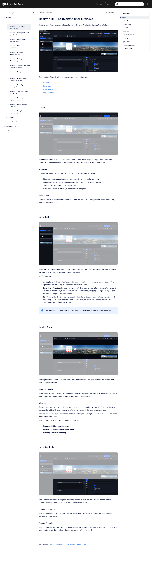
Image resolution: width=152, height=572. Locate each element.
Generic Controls (129, 48)
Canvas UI (11, 117)
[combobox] (129, 4)
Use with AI (111, 12)
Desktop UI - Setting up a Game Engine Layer (19, 92)
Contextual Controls (129, 45)
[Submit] (117, 4)
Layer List (125, 28)
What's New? (9, 131)
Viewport (126, 38)
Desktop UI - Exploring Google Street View (18, 105)
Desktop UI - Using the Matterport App (16, 112)
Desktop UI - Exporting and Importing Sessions (17, 99)
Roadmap (99, 4)
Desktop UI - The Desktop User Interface (17, 27)
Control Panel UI (12, 122)
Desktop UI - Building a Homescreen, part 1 (16, 53)
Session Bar (127, 24)
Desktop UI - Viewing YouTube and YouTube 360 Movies (20, 66)
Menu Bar (126, 21)
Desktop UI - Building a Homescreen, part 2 (16, 60)
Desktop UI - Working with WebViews (16, 47)
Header (124, 17)
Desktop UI (11, 22)
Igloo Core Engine (16, 4)
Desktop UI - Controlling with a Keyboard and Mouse (18, 79)
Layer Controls (126, 42)
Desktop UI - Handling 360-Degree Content (17, 40)
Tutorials (8, 17)
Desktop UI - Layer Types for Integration (17, 86)
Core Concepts (10, 13)
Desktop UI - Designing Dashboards (16, 73)
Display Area (125, 31)
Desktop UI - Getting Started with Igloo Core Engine (19, 34)
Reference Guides (11, 126)
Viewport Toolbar (129, 35)
